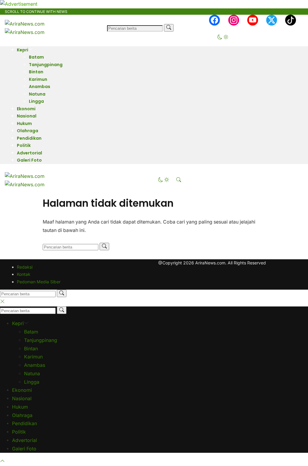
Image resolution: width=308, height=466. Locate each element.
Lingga (36, 101)
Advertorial (29, 153)
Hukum (24, 123)
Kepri (22, 50)
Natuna (37, 94)
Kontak (23, 274)
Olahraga (27, 131)
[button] (222, 38)
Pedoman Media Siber (38, 281)
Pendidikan (29, 138)
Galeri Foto (29, 160)
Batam (36, 57)
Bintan (36, 72)
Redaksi (24, 267)
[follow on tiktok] (290, 20)
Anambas (39, 87)
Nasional (26, 116)
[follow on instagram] (233, 20)
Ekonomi (26, 109)
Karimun (38, 79)
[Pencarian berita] (169, 28)
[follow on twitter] (271, 20)
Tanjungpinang (46, 65)
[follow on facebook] (214, 20)
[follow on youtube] (252, 20)
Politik (24, 145)
